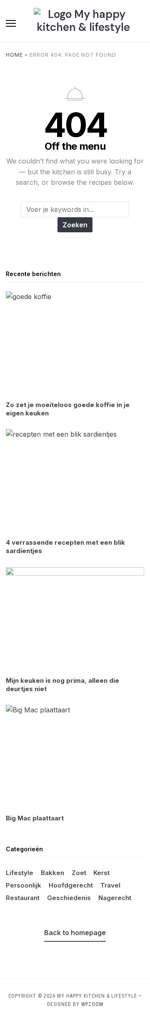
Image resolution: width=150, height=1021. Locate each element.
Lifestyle (19, 873)
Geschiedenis (69, 898)
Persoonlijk (23, 885)
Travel (110, 885)
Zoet (79, 873)
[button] (11, 23)
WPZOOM (92, 1004)
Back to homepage (75, 932)
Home (14, 55)
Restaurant (23, 898)
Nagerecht (114, 898)
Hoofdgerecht (71, 885)
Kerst (101, 873)
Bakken (52, 873)
